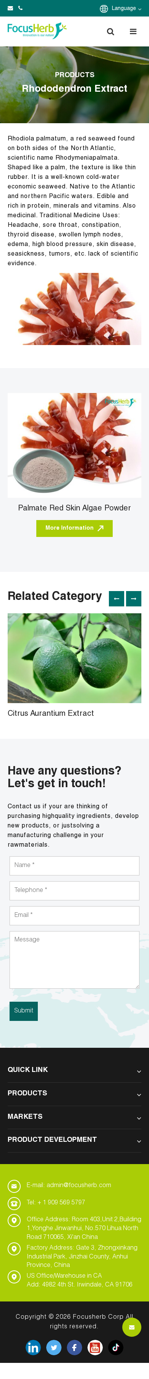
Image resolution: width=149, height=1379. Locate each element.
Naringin (36, 654)
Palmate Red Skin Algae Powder (74, 509)
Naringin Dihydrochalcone (59, 634)
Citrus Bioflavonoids (51, 624)
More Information (69, 528)
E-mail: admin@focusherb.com (69, 1186)
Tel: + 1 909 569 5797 (56, 1203)
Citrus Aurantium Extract (51, 714)
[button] (110, 31)
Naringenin (39, 644)
